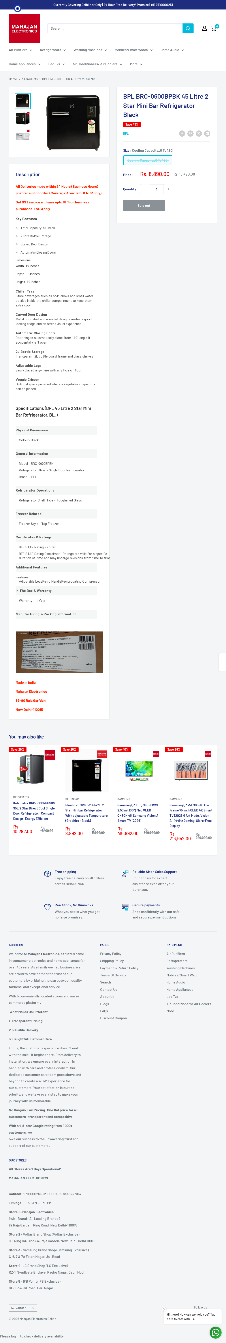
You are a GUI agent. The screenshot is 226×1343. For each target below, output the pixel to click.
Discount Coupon (113, 1018)
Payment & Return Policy (119, 968)
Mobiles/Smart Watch (131, 50)
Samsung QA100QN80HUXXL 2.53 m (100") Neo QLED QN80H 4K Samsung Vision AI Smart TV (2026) (138, 813)
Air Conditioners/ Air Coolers (95, 64)
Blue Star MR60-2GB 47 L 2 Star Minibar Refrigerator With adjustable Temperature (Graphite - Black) (86, 813)
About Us (107, 996)
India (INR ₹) (19, 1308)
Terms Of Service (113, 975)
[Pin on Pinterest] (190, 133)
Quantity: (130, 189)
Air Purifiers (18, 50)
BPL (126, 133)
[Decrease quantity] (145, 189)
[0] (213, 28)
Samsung (123, 799)
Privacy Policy (110, 953)
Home (13, 79)
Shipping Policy (112, 960)
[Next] (217, 800)
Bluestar (72, 799)
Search (105, 982)
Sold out (143, 205)
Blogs (104, 1004)
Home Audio (169, 50)
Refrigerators (50, 50)
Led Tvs (54, 64)
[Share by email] (207, 133)
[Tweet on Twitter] (199, 133)
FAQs (104, 1011)
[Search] (188, 28)
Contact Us (108, 989)
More (134, 64)
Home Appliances (22, 64)
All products (29, 79)
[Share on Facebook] (182, 133)
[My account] (204, 28)
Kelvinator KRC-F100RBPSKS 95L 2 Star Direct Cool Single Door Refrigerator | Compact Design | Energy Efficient (34, 811)
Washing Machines (88, 50)
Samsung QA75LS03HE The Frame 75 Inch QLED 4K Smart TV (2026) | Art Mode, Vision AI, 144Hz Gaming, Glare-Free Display (191, 815)
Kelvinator (21, 797)
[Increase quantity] (168, 189)
